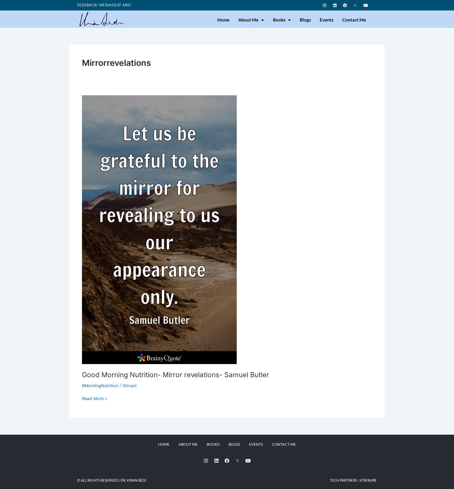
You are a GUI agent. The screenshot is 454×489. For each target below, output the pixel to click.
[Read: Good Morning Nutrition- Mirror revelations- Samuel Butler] (159, 229)
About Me (248, 20)
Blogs (305, 20)
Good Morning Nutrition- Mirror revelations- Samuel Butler (175, 375)
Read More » (94, 398)
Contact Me (354, 20)
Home (223, 20)
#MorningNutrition (100, 385)
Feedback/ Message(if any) (104, 5)
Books (279, 20)
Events (326, 20)
